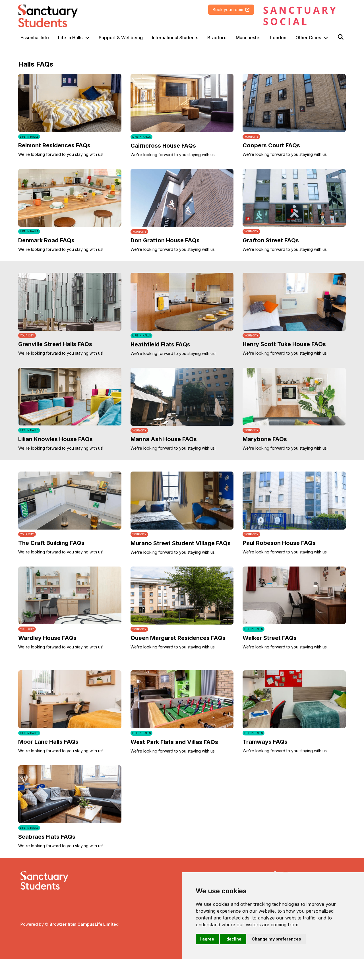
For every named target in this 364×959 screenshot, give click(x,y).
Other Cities (308, 37)
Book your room (228, 9)
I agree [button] (207, 939)
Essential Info (34, 37)
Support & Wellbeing (121, 37)
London (278, 37)
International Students (175, 37)
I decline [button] (232, 939)
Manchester (248, 37)
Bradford (217, 37)
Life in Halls (70, 37)
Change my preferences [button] (276, 939)
